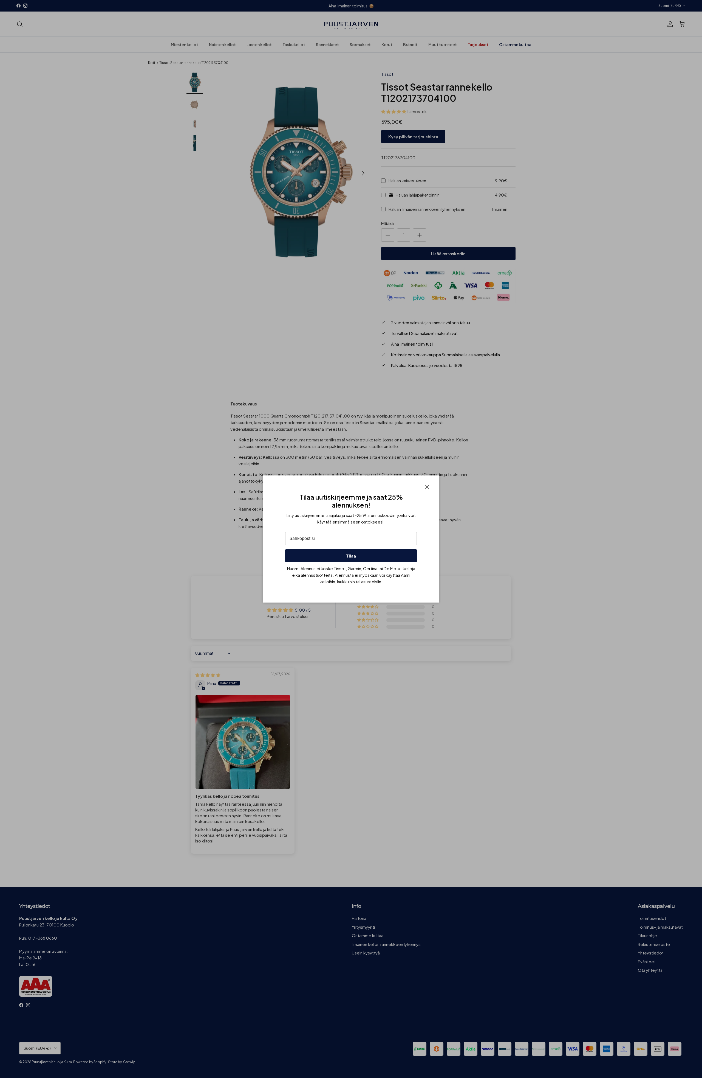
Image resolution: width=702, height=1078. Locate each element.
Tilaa (351, 555)
